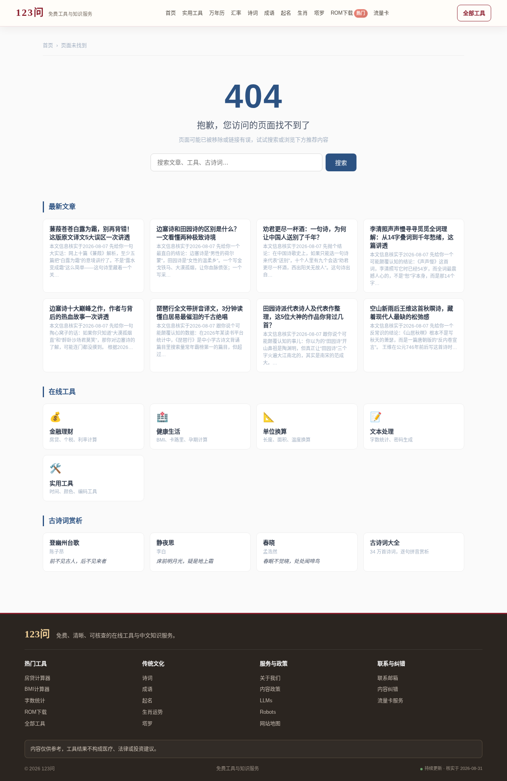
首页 (171, 13)
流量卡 (381, 13)
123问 (37, 634)
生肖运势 (152, 712)
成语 (269, 13)
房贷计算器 (37, 678)
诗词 (253, 13)
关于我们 (270, 678)
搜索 (341, 162)
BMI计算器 (37, 689)
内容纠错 (387, 689)
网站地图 (270, 723)
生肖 (302, 13)
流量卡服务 (390, 700)
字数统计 (35, 700)
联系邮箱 (387, 678)
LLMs (266, 700)
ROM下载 (348, 13)
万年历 (217, 13)
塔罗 (319, 13)
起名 (286, 13)
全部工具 (474, 13)
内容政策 (270, 689)
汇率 (236, 13)
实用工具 (192, 13)
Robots (268, 712)
